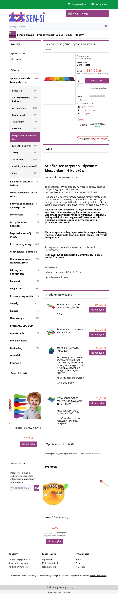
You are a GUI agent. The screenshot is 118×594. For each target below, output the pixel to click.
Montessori (16, 214)
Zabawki (15, 281)
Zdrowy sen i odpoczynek (17, 272)
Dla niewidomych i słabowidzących (20, 260)
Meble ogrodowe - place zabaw (23, 194)
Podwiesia (17, 90)
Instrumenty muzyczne (23, 244)
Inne (14, 173)
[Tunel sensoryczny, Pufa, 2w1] (51, 350)
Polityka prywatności (18, 566)
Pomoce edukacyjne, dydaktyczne (22, 205)
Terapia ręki (18, 159)
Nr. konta (80, 566)
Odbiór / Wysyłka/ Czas (20, 559)
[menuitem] (26, 34)
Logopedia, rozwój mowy (20, 235)
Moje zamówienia (50, 563)
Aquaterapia (17, 333)
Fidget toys (16, 288)
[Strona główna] (27, 15)
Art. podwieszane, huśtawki (21, 99)
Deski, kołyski (19, 115)
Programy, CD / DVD (21, 325)
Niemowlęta (17, 318)
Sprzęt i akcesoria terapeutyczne (20, 80)
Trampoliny (18, 121)
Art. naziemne (19, 108)
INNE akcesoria (18, 340)
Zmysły (14, 303)
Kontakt (79, 559)
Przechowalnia (49, 566)
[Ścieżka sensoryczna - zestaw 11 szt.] (51, 332)
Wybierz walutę (17, 53)
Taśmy (15, 152)
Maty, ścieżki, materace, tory (24, 137)
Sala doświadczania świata (21, 183)
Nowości (15, 355)
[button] (85, 107)
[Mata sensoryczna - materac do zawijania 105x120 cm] (51, 400)
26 (87, 100)
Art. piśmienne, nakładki (19, 224)
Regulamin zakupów (18, 563)
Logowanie (47, 559)
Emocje (14, 310)
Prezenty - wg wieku (21, 296)
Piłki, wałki (17, 128)
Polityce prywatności (98, 575)
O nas (78, 563)
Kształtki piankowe (21, 145)
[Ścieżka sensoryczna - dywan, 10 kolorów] (51, 306)
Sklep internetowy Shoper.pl (59, 592)
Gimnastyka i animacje (23, 251)
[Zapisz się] (36, 488)
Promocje (15, 363)
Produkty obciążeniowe (24, 166)
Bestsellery (16, 348)
